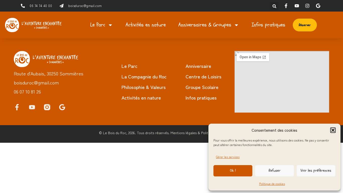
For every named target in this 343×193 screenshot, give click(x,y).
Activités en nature (146, 24)
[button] (332, 130)
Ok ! (233, 170)
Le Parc (97, 24)
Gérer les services (228, 157)
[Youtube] (32, 107)
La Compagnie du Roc (144, 76)
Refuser (274, 170)
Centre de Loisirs (203, 76)
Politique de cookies (272, 183)
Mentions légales (183, 132)
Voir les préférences (316, 170)
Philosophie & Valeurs (144, 86)
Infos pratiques (268, 24)
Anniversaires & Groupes (204, 24)
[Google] (62, 107)
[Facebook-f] (17, 107)
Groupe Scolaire (202, 86)
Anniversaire (198, 65)
